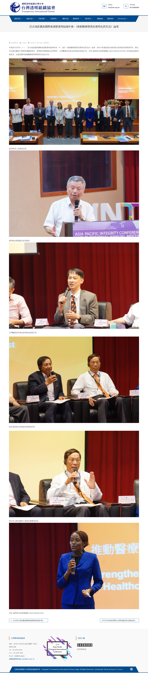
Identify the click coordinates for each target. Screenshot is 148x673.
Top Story (39, 43)
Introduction (122, 18)
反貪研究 (53, 18)
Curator (24, 43)
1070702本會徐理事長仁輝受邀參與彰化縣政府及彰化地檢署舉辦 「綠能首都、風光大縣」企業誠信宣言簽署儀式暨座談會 (120, 620)
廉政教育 (76, 18)
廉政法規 (66, 18)
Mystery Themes (116, 669)
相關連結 (100, 18)
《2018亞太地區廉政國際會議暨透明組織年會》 (28, 620)
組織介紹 (29, 18)
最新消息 (17, 18)
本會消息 (46, 43)
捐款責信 (88, 18)
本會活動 (41, 18)
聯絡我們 (110, 18)
